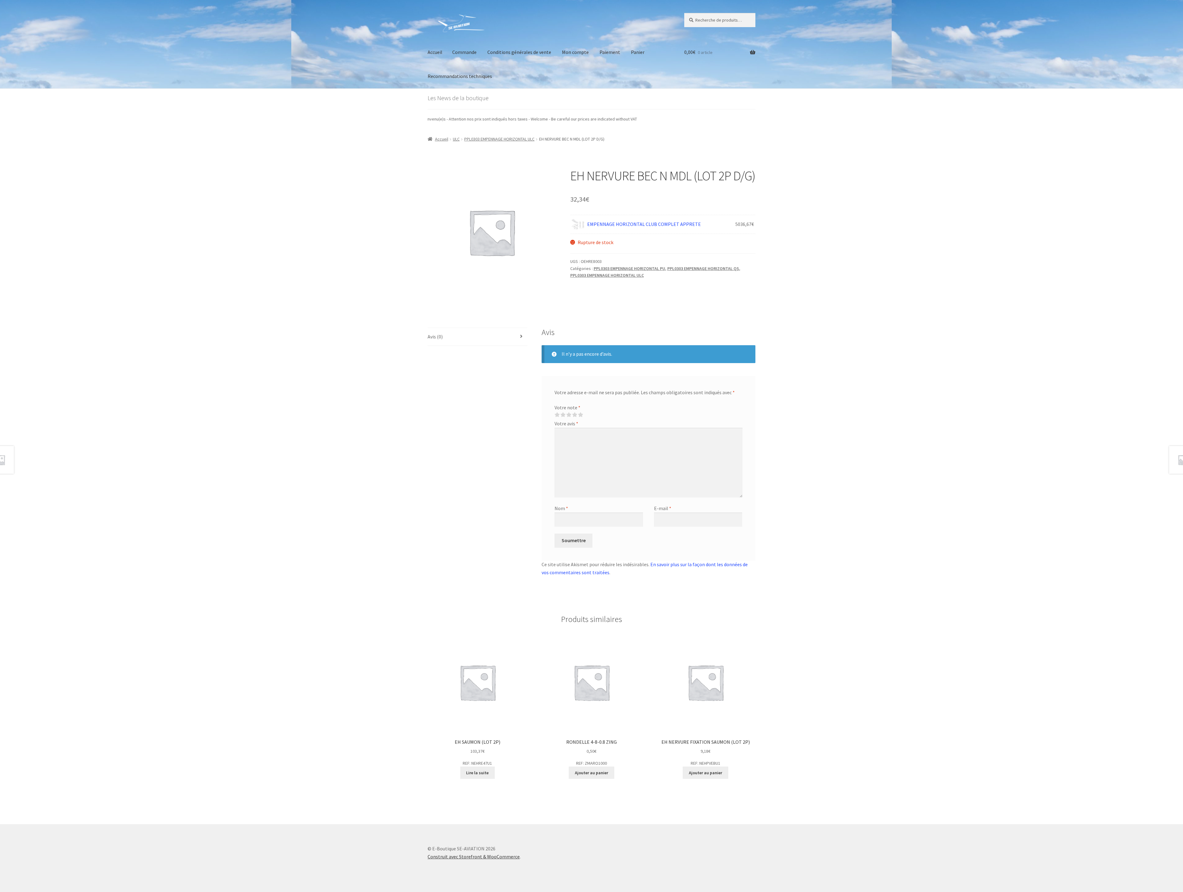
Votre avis (566, 423)
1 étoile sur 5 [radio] (557, 414)
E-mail (662, 508)
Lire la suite (477, 772)
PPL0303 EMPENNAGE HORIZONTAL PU (629, 268)
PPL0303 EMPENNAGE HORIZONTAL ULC (499, 139)
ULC (456, 139)
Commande (464, 52)
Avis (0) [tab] (435, 336)
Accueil (435, 52)
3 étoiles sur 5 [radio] (568, 414)
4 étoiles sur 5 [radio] (574, 414)
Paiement (610, 52)
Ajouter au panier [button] (591, 772)
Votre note (567, 407)
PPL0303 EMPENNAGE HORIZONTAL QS (703, 268)
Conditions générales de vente (519, 52)
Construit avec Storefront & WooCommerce (474, 856)
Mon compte (575, 52)
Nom (561, 508)
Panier (637, 52)
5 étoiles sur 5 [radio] (580, 414)
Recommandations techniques (460, 76)
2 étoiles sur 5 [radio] (562, 414)
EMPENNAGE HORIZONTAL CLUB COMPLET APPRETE (644, 224)
